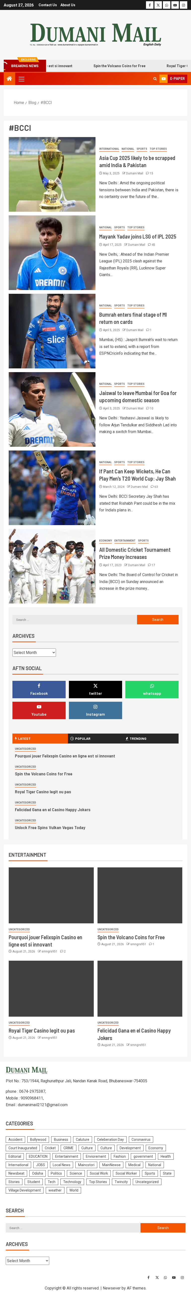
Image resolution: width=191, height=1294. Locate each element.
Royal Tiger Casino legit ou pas (43, 791)
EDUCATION (38, 1156)
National (128, 149)
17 (153, 565)
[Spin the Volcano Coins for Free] (140, 895)
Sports (142, 149)
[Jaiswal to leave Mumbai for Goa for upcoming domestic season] (52, 409)
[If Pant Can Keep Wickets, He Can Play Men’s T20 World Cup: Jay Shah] (52, 487)
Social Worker (126, 1173)
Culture (87, 1148)
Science (76, 1173)
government (143, 1156)
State (167, 1173)
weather (55, 1190)
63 (156, 487)
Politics (56, 1173)
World (73, 1190)
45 (153, 245)
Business (61, 1140)
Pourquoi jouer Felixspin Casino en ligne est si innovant (65, 755)
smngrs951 (50, 951)
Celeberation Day (110, 1140)
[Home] (9, 79)
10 (151, 408)
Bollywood (38, 1140)
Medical (134, 1165)
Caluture (82, 1140)
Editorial (14, 1156)
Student (33, 1182)
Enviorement (96, 1156)
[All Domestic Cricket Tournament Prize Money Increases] (52, 566)
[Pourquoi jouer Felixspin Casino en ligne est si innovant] (51, 895)
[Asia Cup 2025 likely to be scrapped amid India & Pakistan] (52, 174)
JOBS (40, 1165)
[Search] (155, 79)
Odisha (37, 1173)
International (109, 149)
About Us (67, 5)
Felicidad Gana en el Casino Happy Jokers (53, 809)
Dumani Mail (135, 173)
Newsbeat (16, 1173)
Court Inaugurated (22, 1148)
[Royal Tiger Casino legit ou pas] (51, 989)
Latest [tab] (24, 738)
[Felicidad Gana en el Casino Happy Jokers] (140, 989)
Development (130, 1148)
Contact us (48, 5)
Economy (105, 540)
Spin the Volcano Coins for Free (105, 66)
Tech (51, 1182)
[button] (21, 79)
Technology (72, 1182)
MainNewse (111, 1165)
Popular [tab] (83, 738)
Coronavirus (141, 1140)
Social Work (99, 1173)
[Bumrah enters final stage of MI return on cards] (52, 331)
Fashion (120, 1156)
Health (166, 1156)
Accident (15, 1140)
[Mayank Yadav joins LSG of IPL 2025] (52, 252)
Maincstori (86, 1165)
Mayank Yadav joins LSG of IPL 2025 (137, 236)
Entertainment (125, 540)
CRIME (68, 1148)
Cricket (50, 1148)
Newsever (112, 1288)
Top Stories (158, 149)
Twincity (121, 1182)
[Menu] (21, 79)
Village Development (24, 1190)
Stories (14, 1182)
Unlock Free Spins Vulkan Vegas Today (50, 827)
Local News (61, 1165)
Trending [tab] (138, 738)
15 (151, 173)
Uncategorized (25, 748)
